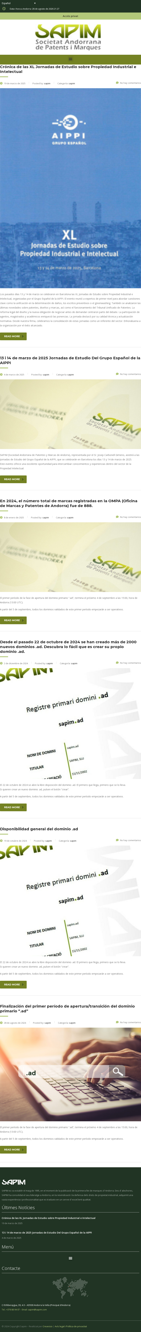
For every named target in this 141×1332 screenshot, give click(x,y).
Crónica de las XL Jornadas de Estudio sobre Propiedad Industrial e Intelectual (48, 1218)
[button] (70, 59)
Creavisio (47, 1326)
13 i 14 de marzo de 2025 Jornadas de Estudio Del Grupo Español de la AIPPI (47, 1232)
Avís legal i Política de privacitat (71, 1326)
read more (12, 336)
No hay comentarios (130, 82)
